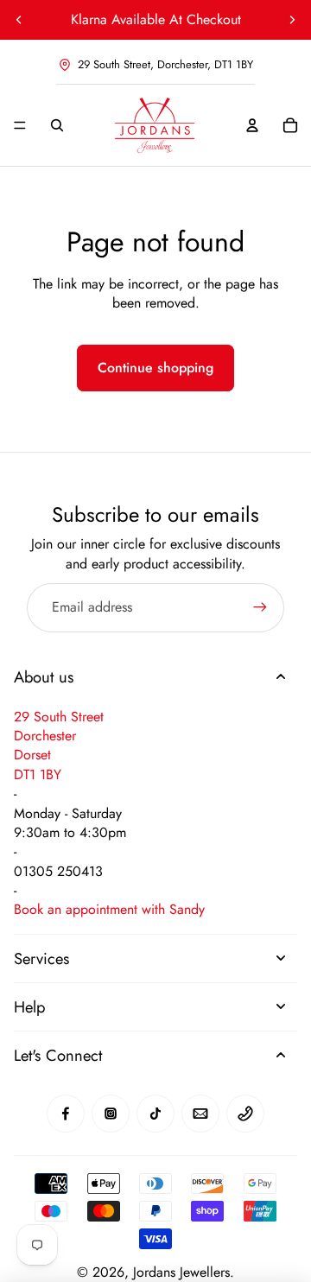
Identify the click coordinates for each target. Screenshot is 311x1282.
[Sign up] (260, 607)
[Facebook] (66, 1114)
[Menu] (20, 125)
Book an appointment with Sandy (109, 909)
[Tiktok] (155, 1114)
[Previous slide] (19, 20)
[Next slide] (292, 20)
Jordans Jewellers (181, 1272)
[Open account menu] (252, 125)
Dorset (32, 755)
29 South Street (59, 717)
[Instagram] (111, 1114)
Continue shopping (155, 368)
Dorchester (45, 736)
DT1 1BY (37, 774)
